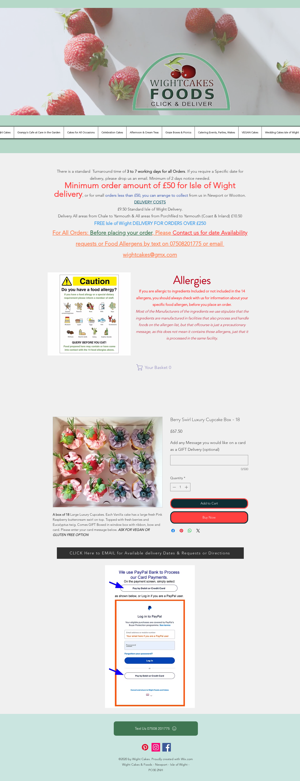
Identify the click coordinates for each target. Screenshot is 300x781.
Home (58, 400)
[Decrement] (174, 487)
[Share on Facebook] (173, 530)
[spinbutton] (180, 487)
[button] (155, 367)
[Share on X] (198, 530)
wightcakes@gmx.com (150, 254)
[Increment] (187, 487)
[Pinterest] (145, 747)
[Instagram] (156, 747)
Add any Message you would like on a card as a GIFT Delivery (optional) (208, 446)
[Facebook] (166, 747)
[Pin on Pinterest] (181, 530)
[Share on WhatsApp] (189, 530)
